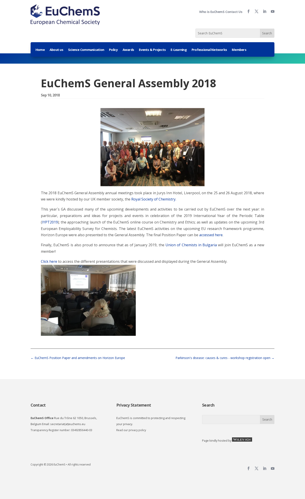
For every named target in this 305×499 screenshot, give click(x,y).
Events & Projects (152, 50)
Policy (113, 50)
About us (56, 50)
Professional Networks (209, 50)
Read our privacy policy (131, 430)
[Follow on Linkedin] (262, 11)
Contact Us (233, 12)
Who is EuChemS (211, 12)
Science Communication (86, 50)
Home (40, 50)
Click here (49, 261)
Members (239, 50)
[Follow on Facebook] (246, 11)
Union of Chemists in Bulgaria (191, 244)
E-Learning (179, 50)
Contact (38, 405)
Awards (128, 50)
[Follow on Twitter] (254, 11)
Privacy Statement (133, 405)
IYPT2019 (50, 222)
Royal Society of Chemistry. (153, 199)
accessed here (211, 234)
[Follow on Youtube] (270, 11)
